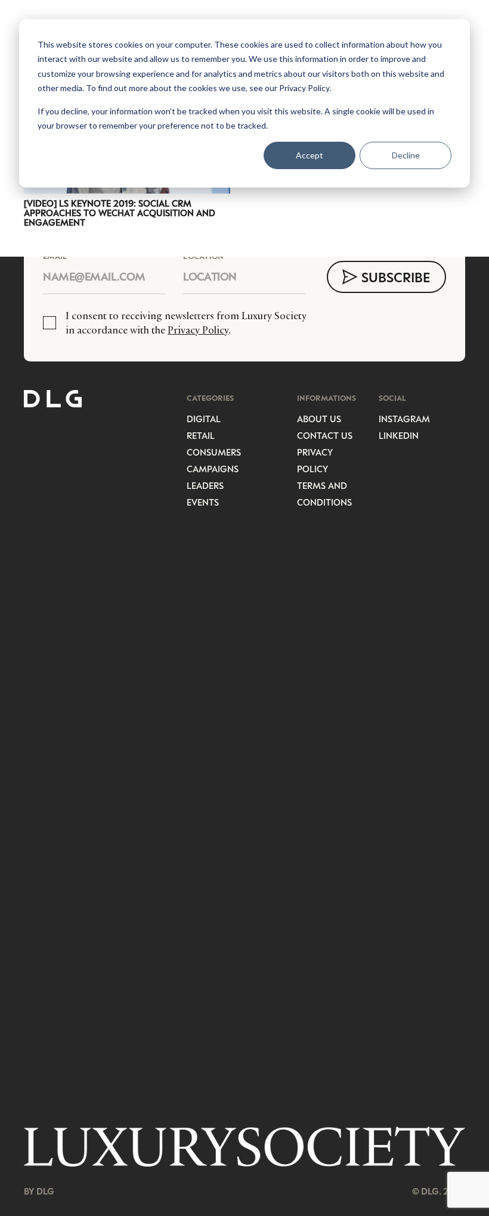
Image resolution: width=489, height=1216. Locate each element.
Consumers (214, 452)
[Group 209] (244, 1146)
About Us (319, 418)
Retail (201, 435)
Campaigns (213, 468)
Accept (309, 155)
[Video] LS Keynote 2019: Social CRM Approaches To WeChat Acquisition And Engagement (119, 212)
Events (203, 502)
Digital (204, 418)
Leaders (205, 485)
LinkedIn (399, 435)
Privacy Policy (198, 329)
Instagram (404, 418)
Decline (406, 155)
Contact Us (324, 435)
